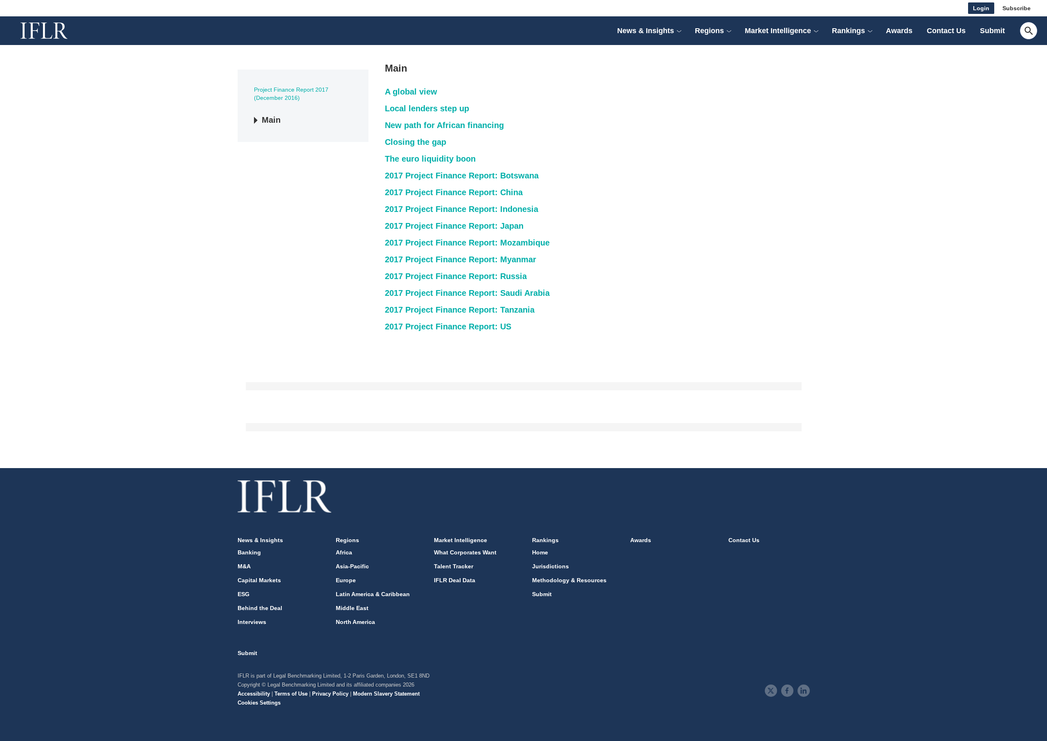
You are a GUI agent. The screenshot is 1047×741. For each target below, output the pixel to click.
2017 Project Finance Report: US (448, 326)
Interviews (252, 622)
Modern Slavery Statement (386, 694)
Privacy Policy (330, 694)
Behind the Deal (260, 608)
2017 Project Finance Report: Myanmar (460, 259)
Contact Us (946, 31)
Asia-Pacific (352, 566)
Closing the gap (415, 141)
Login (981, 8)
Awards (899, 31)
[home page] (53, 31)
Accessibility (254, 694)
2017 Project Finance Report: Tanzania (460, 309)
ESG (243, 594)
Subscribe (1016, 8)
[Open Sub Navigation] (679, 30)
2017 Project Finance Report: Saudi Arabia (467, 292)
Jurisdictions (550, 566)
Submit (992, 31)
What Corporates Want (465, 552)
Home (540, 552)
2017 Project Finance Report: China (454, 192)
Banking (249, 552)
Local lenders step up (427, 108)
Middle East (352, 608)
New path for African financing (444, 125)
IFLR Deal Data (454, 580)
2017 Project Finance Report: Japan (454, 225)
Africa (344, 552)
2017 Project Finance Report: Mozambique (467, 242)
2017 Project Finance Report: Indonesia (461, 209)
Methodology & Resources (569, 580)
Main (271, 119)
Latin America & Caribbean (373, 594)
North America (355, 622)
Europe (346, 580)
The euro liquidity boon (430, 158)
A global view (411, 91)
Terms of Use (291, 694)
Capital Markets (259, 580)
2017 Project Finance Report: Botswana (462, 175)
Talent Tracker (453, 566)
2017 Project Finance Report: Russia (456, 276)
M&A (244, 566)
